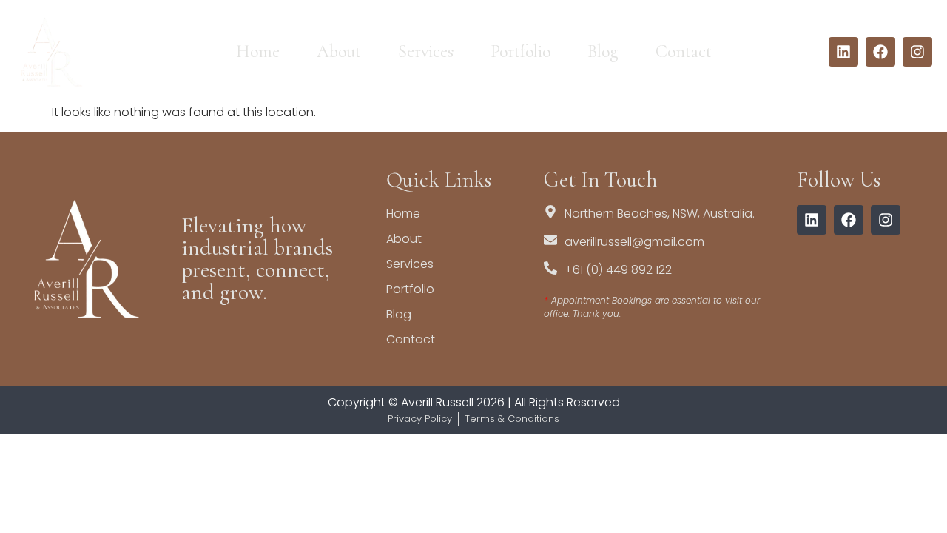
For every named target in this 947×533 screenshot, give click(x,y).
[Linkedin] (843, 52)
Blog (603, 51)
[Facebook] (880, 52)
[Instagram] (917, 52)
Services (426, 51)
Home (258, 51)
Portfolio (520, 51)
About (339, 51)
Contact (684, 51)
